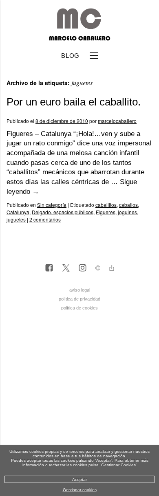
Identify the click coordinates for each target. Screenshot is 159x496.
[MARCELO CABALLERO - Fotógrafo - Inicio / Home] (79, 37)
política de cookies (79, 307)
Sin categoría (51, 204)
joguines (127, 211)
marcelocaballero (117, 120)
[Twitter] (66, 268)
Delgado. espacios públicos (62, 211)
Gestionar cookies (80, 489)
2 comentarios (45, 219)
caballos (128, 204)
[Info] (98, 269)
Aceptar (79, 479)
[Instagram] (82, 268)
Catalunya (18, 211)
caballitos (106, 204)
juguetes (16, 219)
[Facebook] (49, 268)
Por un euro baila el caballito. (74, 102)
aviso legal (79, 290)
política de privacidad (79, 298)
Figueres (105, 211)
